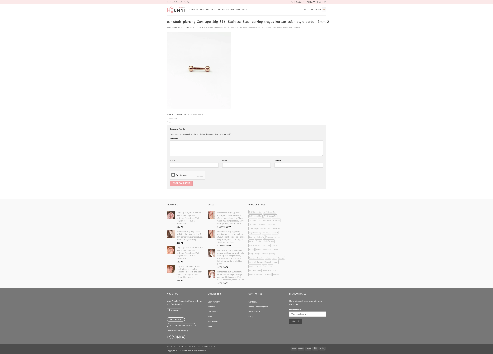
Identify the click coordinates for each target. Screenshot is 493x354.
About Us (171, 347)
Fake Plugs (266, 245)
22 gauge (271, 224)
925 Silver (276, 229)
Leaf (274, 258)
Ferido (251, 249)
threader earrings (255, 274)
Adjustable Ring (255, 233)
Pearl (270, 266)
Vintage (276, 274)
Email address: (295, 310)
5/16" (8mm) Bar (270, 216)
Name (173, 160)
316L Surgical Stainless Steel (259, 229)
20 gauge (261, 224)
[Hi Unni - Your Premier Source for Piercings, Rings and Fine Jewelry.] (176, 10)
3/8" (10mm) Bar (255, 216)
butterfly (260, 237)
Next (170, 122)
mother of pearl (254, 266)
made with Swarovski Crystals (260, 262)
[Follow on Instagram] (320, 2)
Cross (251, 241)
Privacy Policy (208, 347)
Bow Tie (252, 237)
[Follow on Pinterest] (325, 2)
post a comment (199, 114)
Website (277, 160)
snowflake (267, 270)
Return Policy (254, 311)
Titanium (267, 274)
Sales (244, 10)
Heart (276, 249)
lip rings (281, 258)
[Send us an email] (322, 2)
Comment (174, 138)
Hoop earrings (254, 254)
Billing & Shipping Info (258, 306)
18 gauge (252, 224)
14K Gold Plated (264, 220)
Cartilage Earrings (273, 237)
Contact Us (253, 301)
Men (232, 10)
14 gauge (252, 220)
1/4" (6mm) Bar (269, 212)
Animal (275, 233)
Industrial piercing (268, 254)
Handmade (222, 10)
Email (225, 160)
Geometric (267, 249)
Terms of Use (194, 347)
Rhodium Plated (255, 270)
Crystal (258, 241)
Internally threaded (256, 258)
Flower (258, 249)
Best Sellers (213, 321)
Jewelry (209, 10)
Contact (299, 2)
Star (274, 270)
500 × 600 (197, 27)
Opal (264, 266)
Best (238, 10)
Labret (268, 258)
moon (276, 262)
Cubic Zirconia (268, 241)
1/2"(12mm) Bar (255, 212)
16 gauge (276, 220)
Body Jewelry (195, 10)
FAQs (250, 316)
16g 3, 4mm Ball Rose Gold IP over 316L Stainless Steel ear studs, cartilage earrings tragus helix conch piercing (252, 27)
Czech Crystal (254, 245)
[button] (292, 2)
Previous (172, 118)
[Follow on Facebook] (317, 2)
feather (274, 245)
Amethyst (266, 233)
